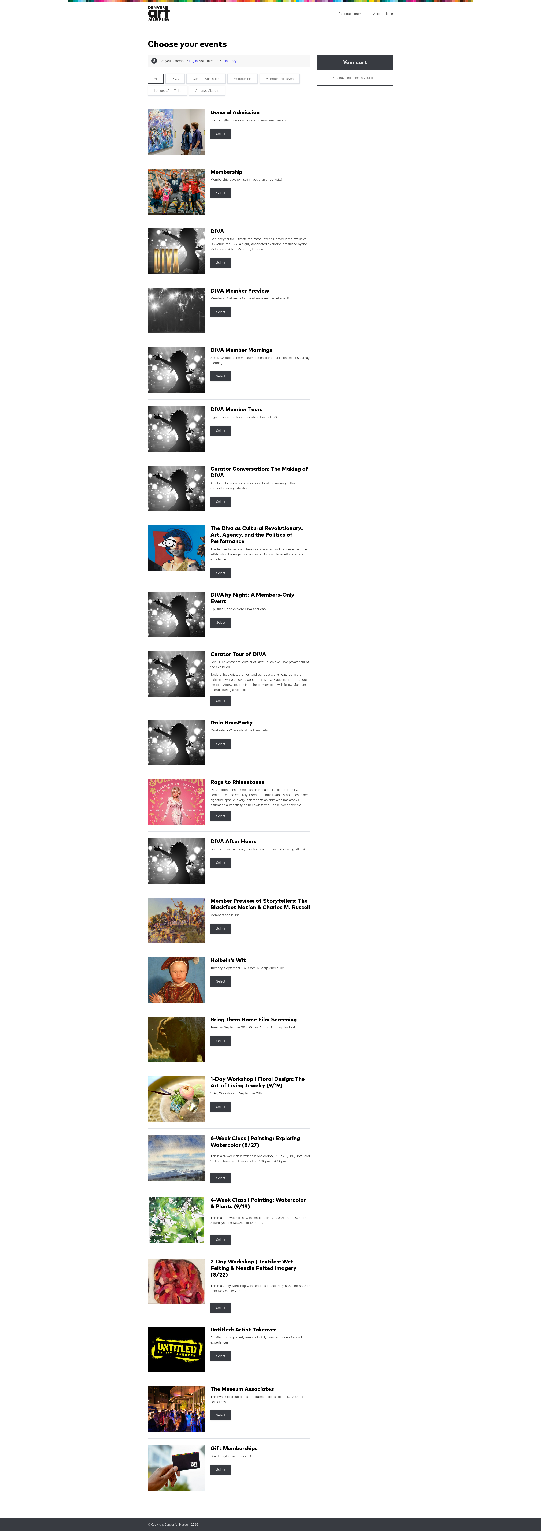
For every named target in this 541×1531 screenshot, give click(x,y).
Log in (193, 61)
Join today (229, 61)
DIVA (175, 79)
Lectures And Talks (167, 91)
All (155, 79)
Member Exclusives (280, 79)
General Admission (206, 79)
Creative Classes (207, 91)
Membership (243, 79)
